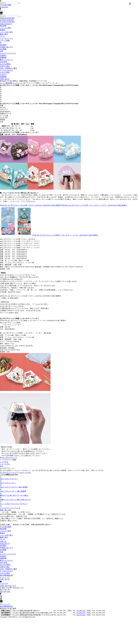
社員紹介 (3, 55)
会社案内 (3, 45)
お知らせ (3, 541)
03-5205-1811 (80, 613)
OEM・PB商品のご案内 (8, 68)
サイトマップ (5, 577)
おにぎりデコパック (9, 457)
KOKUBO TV (5, 543)
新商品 (2, 30)
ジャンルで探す (5, 28)
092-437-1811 (80, 615)
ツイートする (5, 464)
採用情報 (3, 57)
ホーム (2, 83)
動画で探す (4, 34)
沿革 (1, 51)
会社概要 (3, 49)
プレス (2, 36)
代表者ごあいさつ (6, 47)
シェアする (4, 462)
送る (1, 466)
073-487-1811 (5, 591)
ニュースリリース (6, 38)
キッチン (16, 83)
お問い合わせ (5, 79)
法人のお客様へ (5, 64)
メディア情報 (5, 40)
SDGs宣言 (3, 62)
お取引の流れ (5, 66)
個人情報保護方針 (6, 575)
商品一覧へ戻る (5, 510)
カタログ (3, 74)
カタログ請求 (5, 72)
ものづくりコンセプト (8, 53)
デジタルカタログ (6, 70)
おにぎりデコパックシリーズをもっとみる (15, 472)
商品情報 (3, 26)
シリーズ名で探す (6, 32)
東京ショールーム (6, 60)
